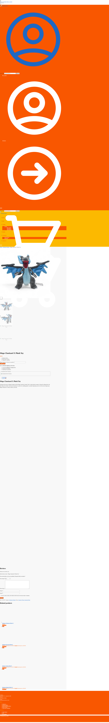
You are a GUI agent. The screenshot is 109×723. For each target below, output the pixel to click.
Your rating (2, 578)
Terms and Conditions (6, 708)
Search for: (2, 73)
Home (1, 247)
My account (4, 75)
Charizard (20, 600)
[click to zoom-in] (25, 273)
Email (1, 593)
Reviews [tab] (4, 378)
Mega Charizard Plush (26, 600)
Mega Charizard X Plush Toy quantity (7, 362)
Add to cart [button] (4, 625)
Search (18, 73)
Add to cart (2, 363)
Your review (2, 588)
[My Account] (33, 72)
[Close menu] (0, 0)
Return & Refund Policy (6, 706)
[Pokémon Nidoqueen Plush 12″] (26, 614)
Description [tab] (4, 377)
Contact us (4, 704)
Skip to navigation (3, 1)
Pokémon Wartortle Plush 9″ (7, 644)
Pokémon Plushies (6, 247)
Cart (3, 713)
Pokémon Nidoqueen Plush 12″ (8, 623)
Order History (4, 712)
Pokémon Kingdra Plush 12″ (7, 687)
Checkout (4, 140)
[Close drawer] (0, 4)
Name (1, 590)
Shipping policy (5, 705)
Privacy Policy (4, 707)
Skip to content (9, 1)
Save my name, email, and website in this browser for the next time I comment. (15, 595)
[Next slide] (1, 298)
